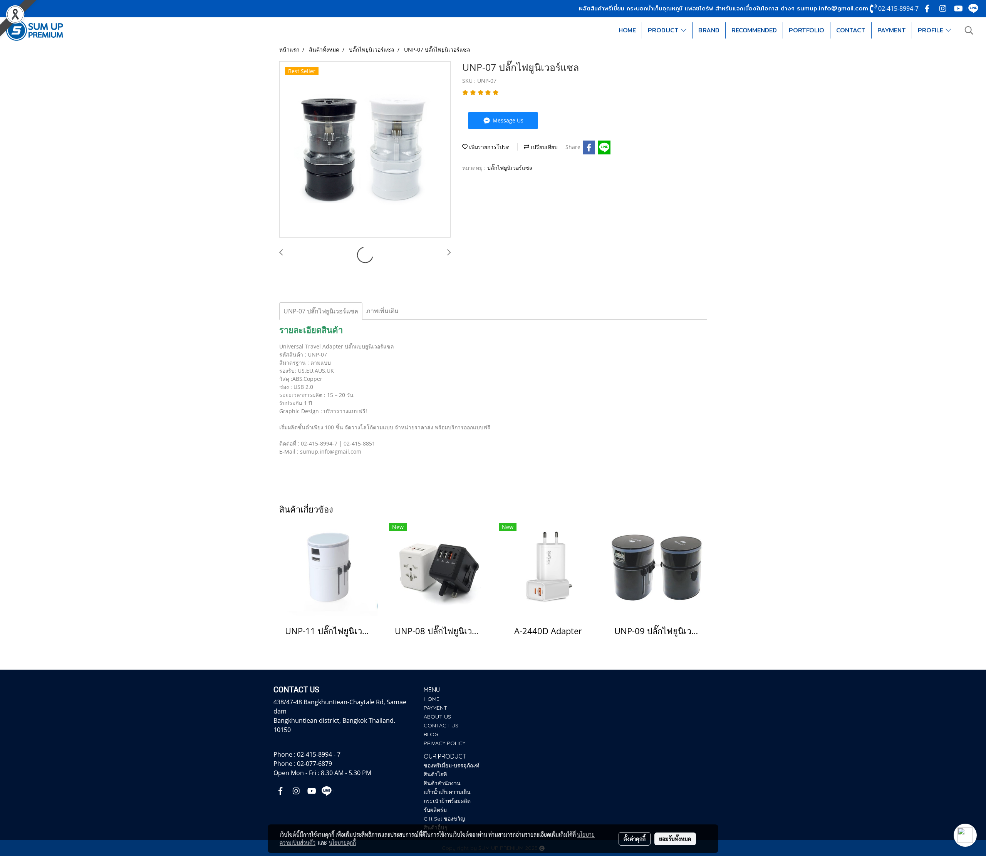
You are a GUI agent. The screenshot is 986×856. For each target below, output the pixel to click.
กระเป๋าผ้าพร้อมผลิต (447, 800)
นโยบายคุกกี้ (342, 842)
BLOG (431, 734)
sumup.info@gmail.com (832, 8)
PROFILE (932, 30)
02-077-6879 (314, 763)
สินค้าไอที (435, 774)
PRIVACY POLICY (444, 743)
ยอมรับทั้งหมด (675, 838)
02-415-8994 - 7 (318, 754)
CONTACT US (441, 725)
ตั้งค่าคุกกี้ (635, 838)
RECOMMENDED (754, 30)
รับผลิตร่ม (435, 809)
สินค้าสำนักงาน (442, 783)
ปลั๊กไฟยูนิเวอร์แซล (510, 167)
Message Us (507, 120)
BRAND (708, 30)
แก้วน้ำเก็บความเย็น (447, 792)
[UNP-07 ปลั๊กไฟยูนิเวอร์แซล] (365, 150)
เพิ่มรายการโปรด (489, 147)
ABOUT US (437, 716)
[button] (969, 30)
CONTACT (850, 30)
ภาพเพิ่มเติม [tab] (382, 311)
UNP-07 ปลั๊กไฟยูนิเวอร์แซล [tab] (320, 311)
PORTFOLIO (806, 30)
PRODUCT (664, 30)
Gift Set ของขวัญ (444, 818)
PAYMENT (891, 30)
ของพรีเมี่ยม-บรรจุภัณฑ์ (452, 765)
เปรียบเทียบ (543, 147)
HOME (627, 30)
